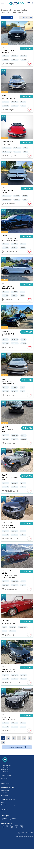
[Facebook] (2, 826)
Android (14, 818)
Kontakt (6, 809)
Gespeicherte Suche (15, 747)
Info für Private (5, 790)
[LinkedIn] (11, 826)
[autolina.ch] (16, 3)
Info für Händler (5, 793)
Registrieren (4, 795)
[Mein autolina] (32, 3)
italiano (27, 832)
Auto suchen (4, 778)
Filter (4, 17)
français (22, 832)
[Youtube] (7, 826)
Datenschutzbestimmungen (8, 805)
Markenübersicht (5, 783)
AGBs (2, 802)
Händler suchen (5, 781)
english (31, 832)
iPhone (5, 818)
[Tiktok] (16, 826)
